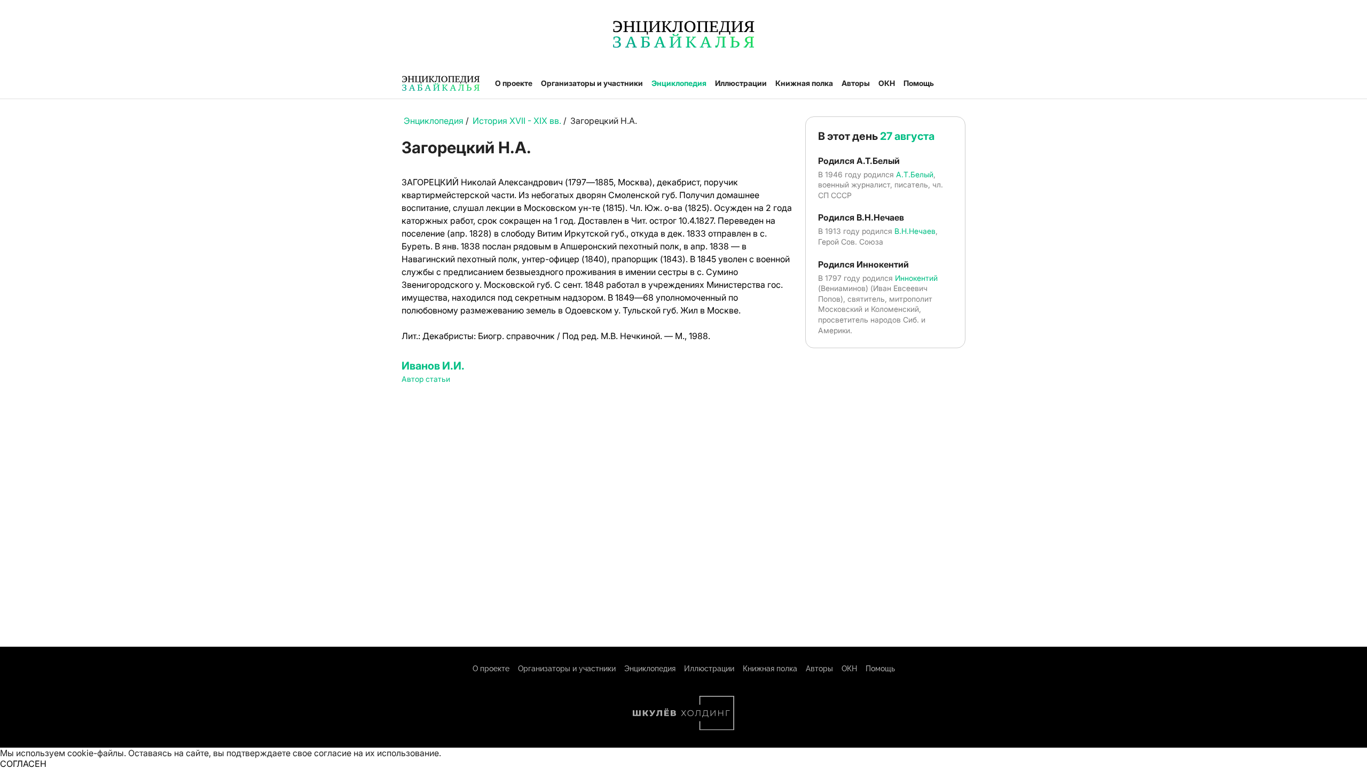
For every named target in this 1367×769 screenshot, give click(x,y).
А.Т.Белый (914, 174)
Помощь (919, 83)
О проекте (513, 83)
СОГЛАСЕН (23, 763)
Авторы (856, 83)
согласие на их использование (376, 753)
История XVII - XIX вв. (517, 120)
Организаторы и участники (592, 83)
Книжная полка (804, 83)
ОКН (886, 83)
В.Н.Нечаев (915, 231)
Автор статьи (426, 378)
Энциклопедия (678, 83)
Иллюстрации (741, 83)
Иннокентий (916, 278)
